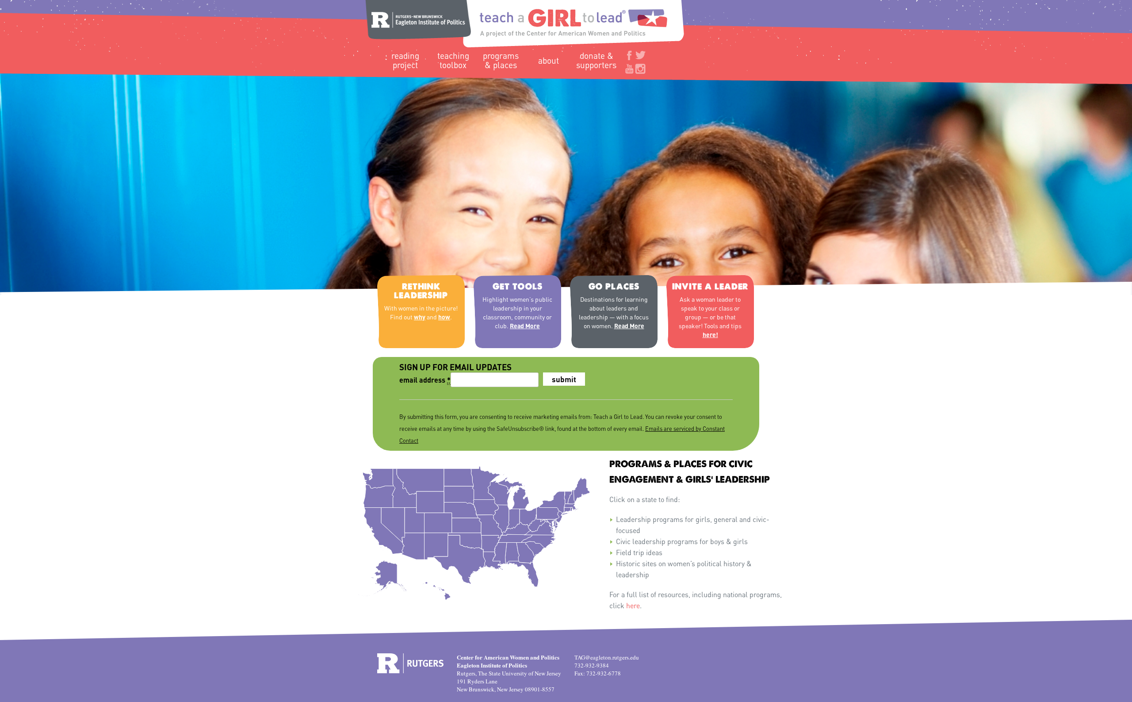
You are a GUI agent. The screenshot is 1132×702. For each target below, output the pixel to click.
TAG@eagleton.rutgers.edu (606, 657)
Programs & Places (501, 60)
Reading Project (405, 60)
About (548, 60)
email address (425, 379)
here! (710, 334)
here (633, 605)
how (444, 317)
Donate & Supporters (596, 60)
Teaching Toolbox (453, 60)
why (419, 317)
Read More (525, 326)
